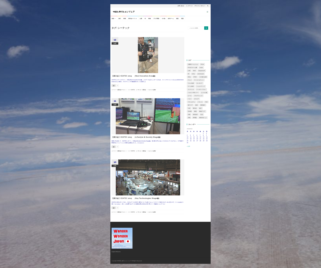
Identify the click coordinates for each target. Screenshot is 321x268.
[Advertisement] (198, 44)
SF (188, 73)
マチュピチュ (191, 102)
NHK (194, 70)
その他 (163, 18)
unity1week (201, 73)
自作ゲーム (171, 18)
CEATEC (133, 89)
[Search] (206, 28)
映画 (124, 18)
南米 (196, 105)
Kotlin (201, 67)
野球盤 (195, 117)
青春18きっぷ (202, 117)
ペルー (189, 99)
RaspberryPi (201, 70)
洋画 (189, 114)
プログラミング (198, 95)
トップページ (189, 6)
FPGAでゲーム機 (192, 67)
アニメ (189, 80)
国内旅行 (202, 105)
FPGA (202, 64)
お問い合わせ (181, 6)
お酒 (141, 18)
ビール (189, 95)
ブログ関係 (156, 18)
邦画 (189, 117)
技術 (113, 18)
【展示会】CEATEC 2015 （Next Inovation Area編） (134, 76)
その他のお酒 (202, 77)
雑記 (177, 18)
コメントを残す (152, 89)
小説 (189, 108)
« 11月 (188, 146)
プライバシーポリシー (199, 6)
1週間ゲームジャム (193, 64)
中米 (206, 102)
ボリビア (196, 99)
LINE (189, 70)
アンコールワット (199, 80)
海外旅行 (195, 114)
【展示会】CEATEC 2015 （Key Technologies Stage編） (136, 198)
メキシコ (200, 102)
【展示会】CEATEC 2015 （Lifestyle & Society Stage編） (137, 137)
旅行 (120, 18)
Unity (193, 73)
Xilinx (189, 77)
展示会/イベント (132, 18)
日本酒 (189, 111)
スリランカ (191, 89)
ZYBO (195, 77)
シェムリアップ (201, 86)
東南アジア (202, 111)
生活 (201, 114)
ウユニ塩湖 (191, 83)
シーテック (138, 89)
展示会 (144, 89)
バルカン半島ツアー (193, 92)
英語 (182, 18)
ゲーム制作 (191, 86)
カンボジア (199, 83)
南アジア (190, 105)
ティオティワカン (201, 89)
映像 (149, 18)
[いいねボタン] (114, 85)
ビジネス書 (204, 92)
